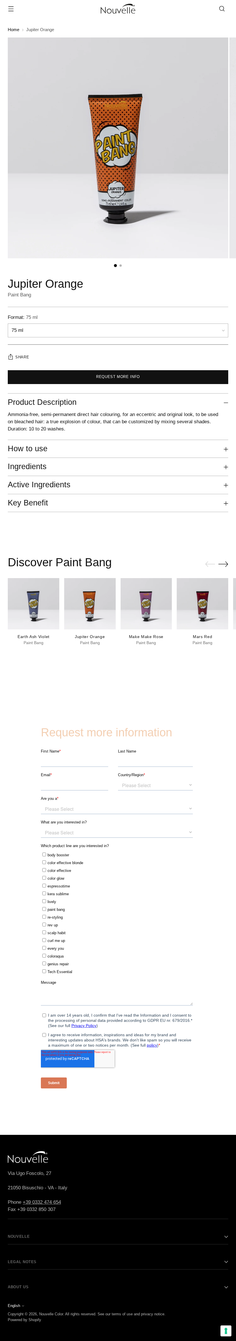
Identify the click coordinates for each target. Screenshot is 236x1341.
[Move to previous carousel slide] (210, 564)
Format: (23, 317)
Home (13, 29)
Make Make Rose (146, 637)
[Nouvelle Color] (118, 9)
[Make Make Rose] (146, 604)
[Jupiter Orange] (90, 604)
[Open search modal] (222, 9)
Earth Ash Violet (34, 637)
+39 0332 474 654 (42, 1202)
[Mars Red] (202, 604)
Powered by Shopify (24, 1320)
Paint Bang (19, 295)
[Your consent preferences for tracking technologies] (225, 1330)
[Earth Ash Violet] (33, 604)
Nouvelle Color (51, 1314)
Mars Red (202, 637)
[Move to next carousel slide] (223, 564)
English (14, 1306)
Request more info (118, 377)
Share (22, 357)
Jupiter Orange (90, 637)
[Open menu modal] (11, 9)
